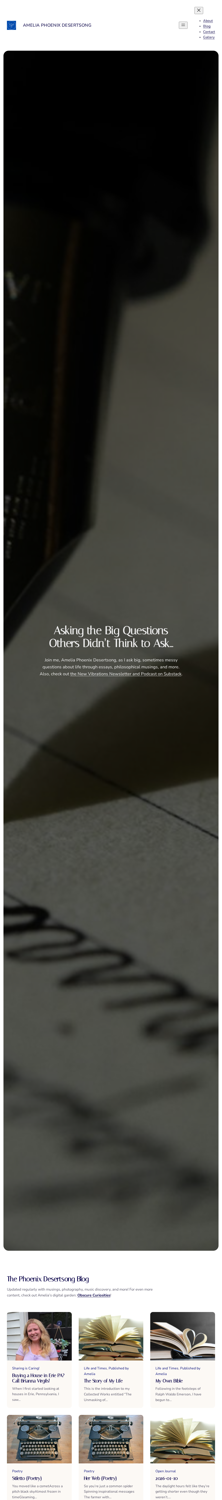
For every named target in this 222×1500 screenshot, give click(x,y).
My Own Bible (169, 1380)
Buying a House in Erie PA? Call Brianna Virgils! (38, 1378)
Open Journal (165, 1471)
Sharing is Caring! (25, 1368)
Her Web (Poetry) (100, 1478)
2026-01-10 (166, 1478)
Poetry (17, 1471)
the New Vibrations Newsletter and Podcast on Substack (125, 674)
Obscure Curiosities (93, 1295)
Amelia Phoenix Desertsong (57, 25)
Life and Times (95, 1368)
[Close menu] (198, 10)
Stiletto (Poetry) (27, 1478)
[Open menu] (183, 25)
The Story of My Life (103, 1380)
